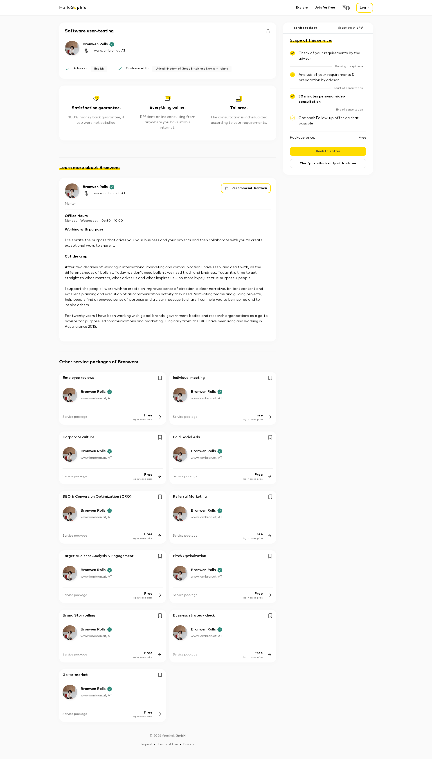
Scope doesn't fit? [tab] (350, 28)
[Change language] (346, 8)
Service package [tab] (305, 28)
